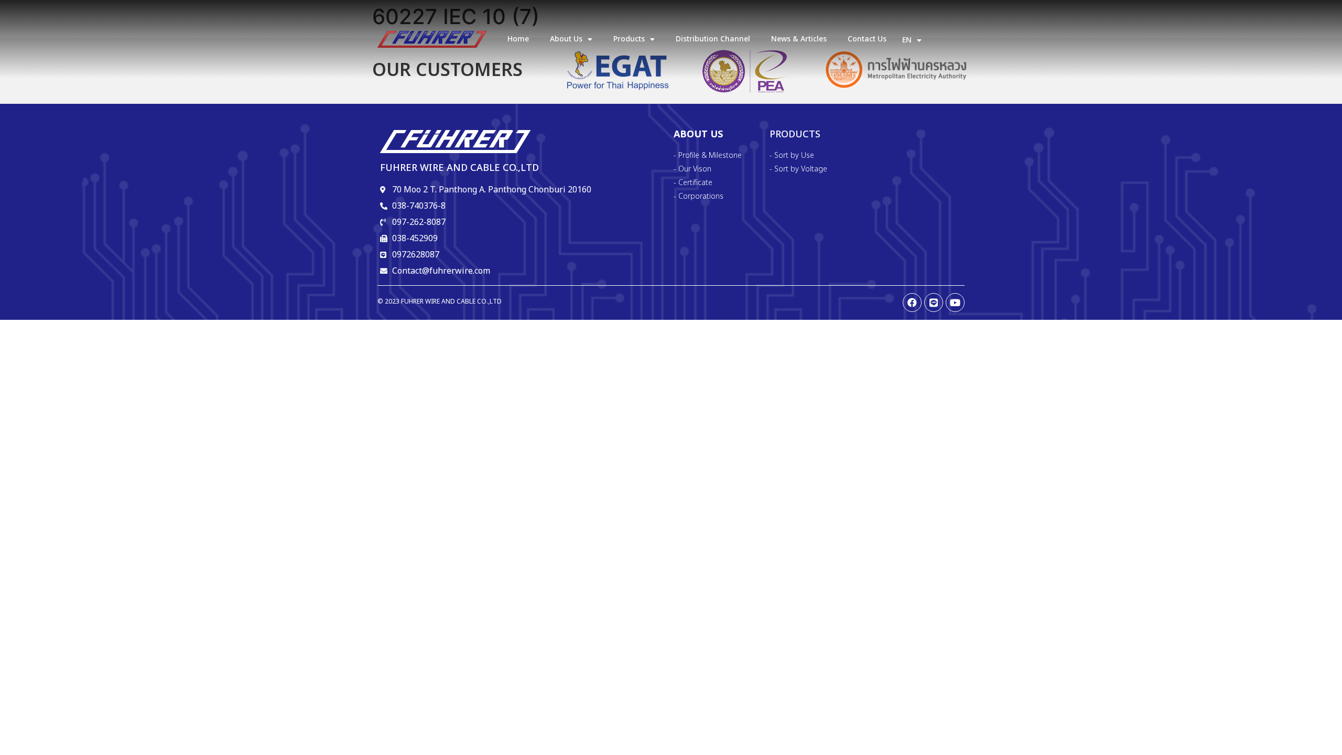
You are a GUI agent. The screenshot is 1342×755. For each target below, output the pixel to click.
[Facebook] (912, 302)
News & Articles (799, 39)
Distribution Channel (713, 39)
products (629, 39)
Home (518, 39)
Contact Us (867, 39)
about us (566, 39)
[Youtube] (955, 302)
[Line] (933, 302)
